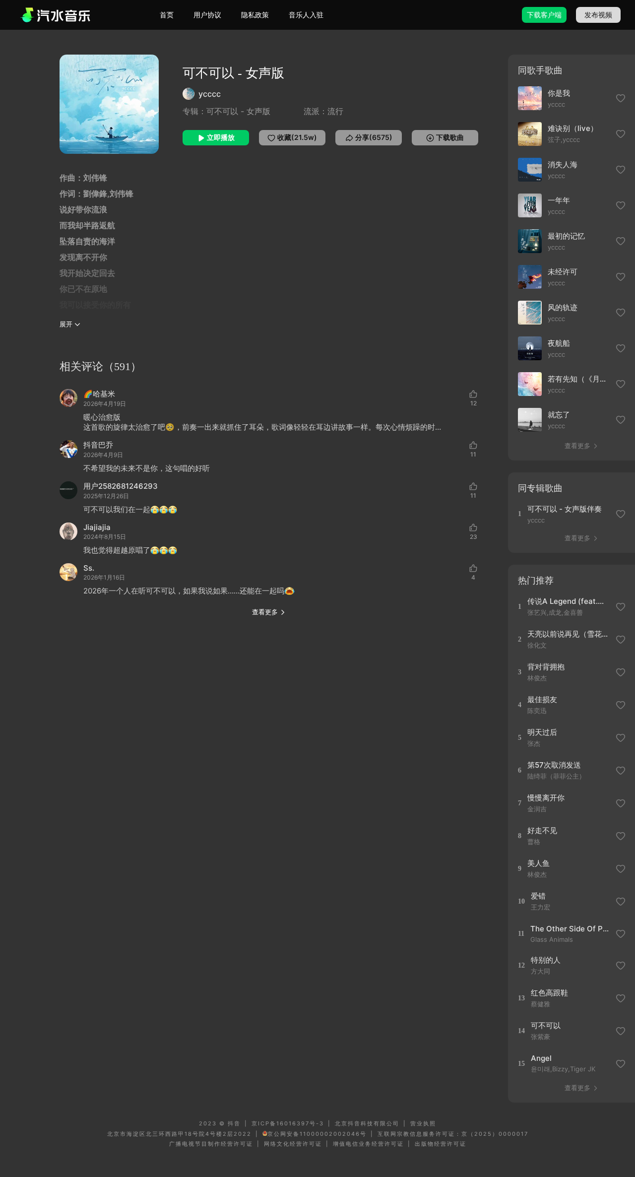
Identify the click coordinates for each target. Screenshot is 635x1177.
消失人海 (562, 164)
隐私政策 (255, 14)
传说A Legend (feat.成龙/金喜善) (568, 601)
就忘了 (559, 414)
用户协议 (207, 14)
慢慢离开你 (546, 797)
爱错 (538, 896)
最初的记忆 (566, 236)
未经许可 (562, 271)
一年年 (559, 200)
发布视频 (598, 14)
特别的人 (546, 960)
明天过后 (542, 732)
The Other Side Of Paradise (571, 928)
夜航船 (559, 343)
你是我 (559, 93)
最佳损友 (542, 699)
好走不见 (542, 830)
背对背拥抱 (546, 666)
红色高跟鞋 (549, 992)
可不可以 (546, 1025)
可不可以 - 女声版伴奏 (564, 509)
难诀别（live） (573, 128)
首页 (167, 14)
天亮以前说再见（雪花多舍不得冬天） (568, 634)
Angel (541, 1058)
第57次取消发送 (554, 765)
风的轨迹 (562, 307)
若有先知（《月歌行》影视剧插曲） (579, 379)
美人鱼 (538, 863)
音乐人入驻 (306, 14)
